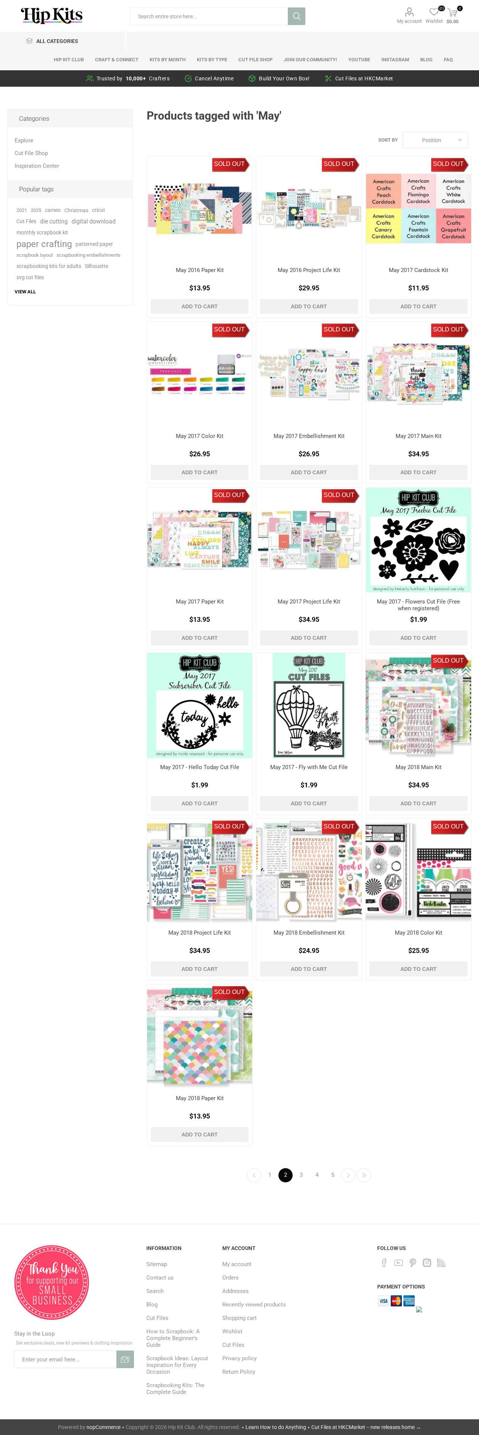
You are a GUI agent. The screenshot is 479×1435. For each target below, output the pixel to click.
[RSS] (441, 1263)
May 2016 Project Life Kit (309, 270)
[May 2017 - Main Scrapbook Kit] (418, 374)
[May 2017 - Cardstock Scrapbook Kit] (418, 208)
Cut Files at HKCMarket (364, 78)
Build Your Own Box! (284, 78)
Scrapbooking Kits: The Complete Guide (175, 1388)
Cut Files (26, 221)
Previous (254, 1175)
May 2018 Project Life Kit (199, 932)
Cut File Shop (31, 153)
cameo (53, 210)
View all (25, 291)
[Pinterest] (413, 1263)
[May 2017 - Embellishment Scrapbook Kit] (308, 374)
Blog (152, 1304)
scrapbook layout (34, 255)
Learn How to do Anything (275, 1427)
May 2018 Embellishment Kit (309, 932)
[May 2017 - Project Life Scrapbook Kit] (308, 539)
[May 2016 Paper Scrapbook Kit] (199, 208)
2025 (36, 210)
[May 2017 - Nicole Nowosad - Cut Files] (199, 705)
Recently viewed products (254, 1304)
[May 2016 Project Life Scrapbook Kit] (308, 208)
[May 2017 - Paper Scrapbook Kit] (199, 539)
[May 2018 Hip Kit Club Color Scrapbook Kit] (418, 871)
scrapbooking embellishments (88, 255)
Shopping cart (239, 1318)
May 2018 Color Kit (418, 932)
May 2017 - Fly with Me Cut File (309, 767)
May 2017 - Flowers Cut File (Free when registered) (418, 605)
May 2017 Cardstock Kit (418, 270)
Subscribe (125, 1359)
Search (296, 16)
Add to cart (199, 306)
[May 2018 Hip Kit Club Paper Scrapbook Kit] (199, 1036)
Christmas (76, 210)
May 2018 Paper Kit (200, 1098)
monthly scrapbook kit (42, 232)
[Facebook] (384, 1263)
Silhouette (96, 266)
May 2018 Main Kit (419, 767)
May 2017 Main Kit (419, 436)
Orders (230, 1277)
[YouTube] (399, 1263)
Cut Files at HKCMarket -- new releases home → (366, 1427)
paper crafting (44, 244)
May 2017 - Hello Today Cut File (199, 767)
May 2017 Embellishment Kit (309, 436)
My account (409, 21)
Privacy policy (239, 1358)
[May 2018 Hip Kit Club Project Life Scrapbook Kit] (199, 871)
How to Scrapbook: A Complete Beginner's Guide (173, 1338)
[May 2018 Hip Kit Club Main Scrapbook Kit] (418, 705)
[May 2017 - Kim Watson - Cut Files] (308, 705)
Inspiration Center (37, 166)
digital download (93, 221)
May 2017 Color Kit (199, 436)
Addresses (235, 1291)
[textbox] (209, 16)
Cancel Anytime (214, 78)
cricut (98, 210)
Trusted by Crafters (133, 78)
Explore (24, 140)
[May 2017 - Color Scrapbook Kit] (199, 374)
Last (364, 1175)
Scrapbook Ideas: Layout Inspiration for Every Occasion (177, 1365)
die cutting (54, 221)
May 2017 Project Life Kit (309, 601)
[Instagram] (427, 1263)
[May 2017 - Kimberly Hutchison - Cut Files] (418, 539)
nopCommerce (103, 1427)
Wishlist (232, 1331)
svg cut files (30, 277)
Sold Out (229, 164)
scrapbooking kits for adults (48, 266)
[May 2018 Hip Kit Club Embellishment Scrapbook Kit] (308, 871)
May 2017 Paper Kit (200, 601)
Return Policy (238, 1371)
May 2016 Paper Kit (200, 270)
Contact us (160, 1277)
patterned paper (94, 244)
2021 (21, 210)
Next (348, 1175)
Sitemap (156, 1264)
